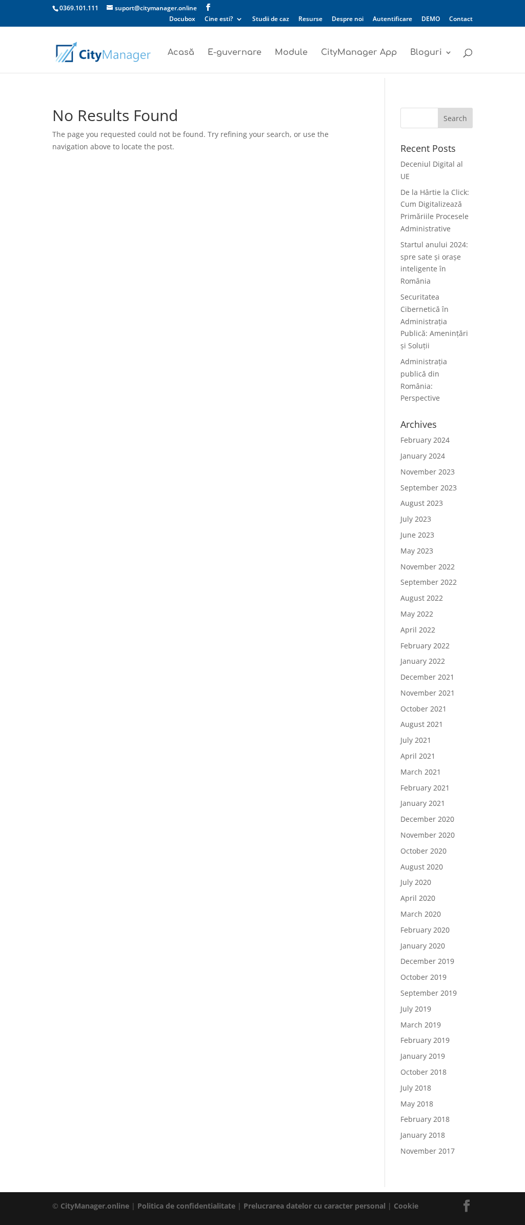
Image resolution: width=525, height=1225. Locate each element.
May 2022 (416, 614)
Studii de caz (270, 19)
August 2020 (421, 867)
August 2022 (421, 598)
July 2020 (415, 882)
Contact (461, 19)
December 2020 (427, 819)
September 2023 (428, 487)
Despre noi (348, 19)
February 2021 (425, 788)
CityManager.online (94, 1206)
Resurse (310, 19)
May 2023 (416, 551)
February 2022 (425, 645)
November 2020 (427, 835)
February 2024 (425, 440)
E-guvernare (234, 53)
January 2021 (422, 803)
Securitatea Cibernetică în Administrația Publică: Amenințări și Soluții (434, 321)
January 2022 (422, 661)
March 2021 (420, 772)
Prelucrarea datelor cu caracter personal (316, 1206)
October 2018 (423, 1072)
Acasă (181, 53)
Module (291, 53)
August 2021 (421, 724)
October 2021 (423, 709)
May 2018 (416, 1104)
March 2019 (420, 1025)
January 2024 (422, 456)
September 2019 (428, 993)
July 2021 (415, 740)
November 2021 (427, 693)
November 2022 (427, 566)
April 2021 (417, 756)
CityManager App (359, 53)
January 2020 (422, 946)
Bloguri (426, 53)
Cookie (406, 1206)
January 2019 (422, 1056)
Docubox (182, 19)
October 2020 (423, 851)
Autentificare (392, 19)
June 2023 (417, 535)
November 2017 (427, 1151)
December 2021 (427, 677)
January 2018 (422, 1135)
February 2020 (425, 930)
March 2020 (420, 914)
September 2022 (428, 582)
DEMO (430, 19)
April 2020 (417, 898)
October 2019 (423, 977)
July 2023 (415, 519)
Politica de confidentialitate (186, 1206)
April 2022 (417, 630)
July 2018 (415, 1088)
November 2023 (427, 472)
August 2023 (421, 503)
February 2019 (425, 1040)
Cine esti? (219, 19)
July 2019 (415, 1009)
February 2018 (425, 1119)
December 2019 (427, 961)
